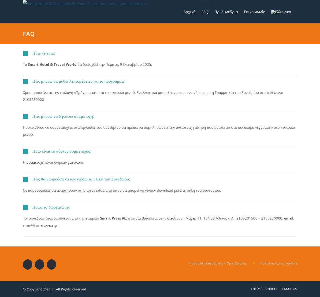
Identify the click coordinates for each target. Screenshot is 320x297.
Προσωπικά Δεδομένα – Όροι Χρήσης (218, 263)
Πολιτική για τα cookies (278, 263)
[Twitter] (39, 264)
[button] (160, 53)
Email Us (288, 289)
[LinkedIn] (51, 264)
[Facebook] (27, 264)
